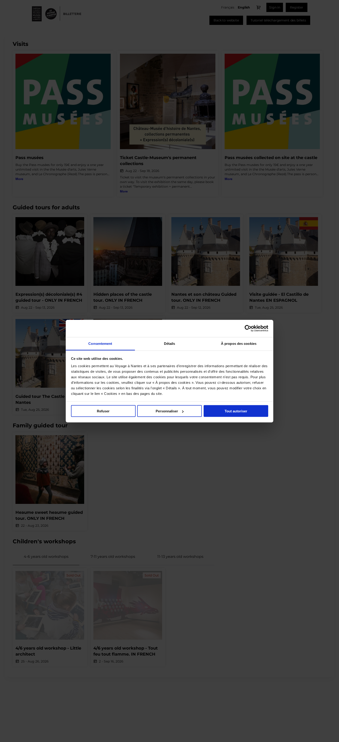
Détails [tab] (169, 343)
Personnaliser (167, 411)
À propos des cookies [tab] (238, 343)
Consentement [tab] (100, 343)
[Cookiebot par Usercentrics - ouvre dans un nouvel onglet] (248, 328)
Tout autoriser (236, 411)
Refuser (103, 411)
